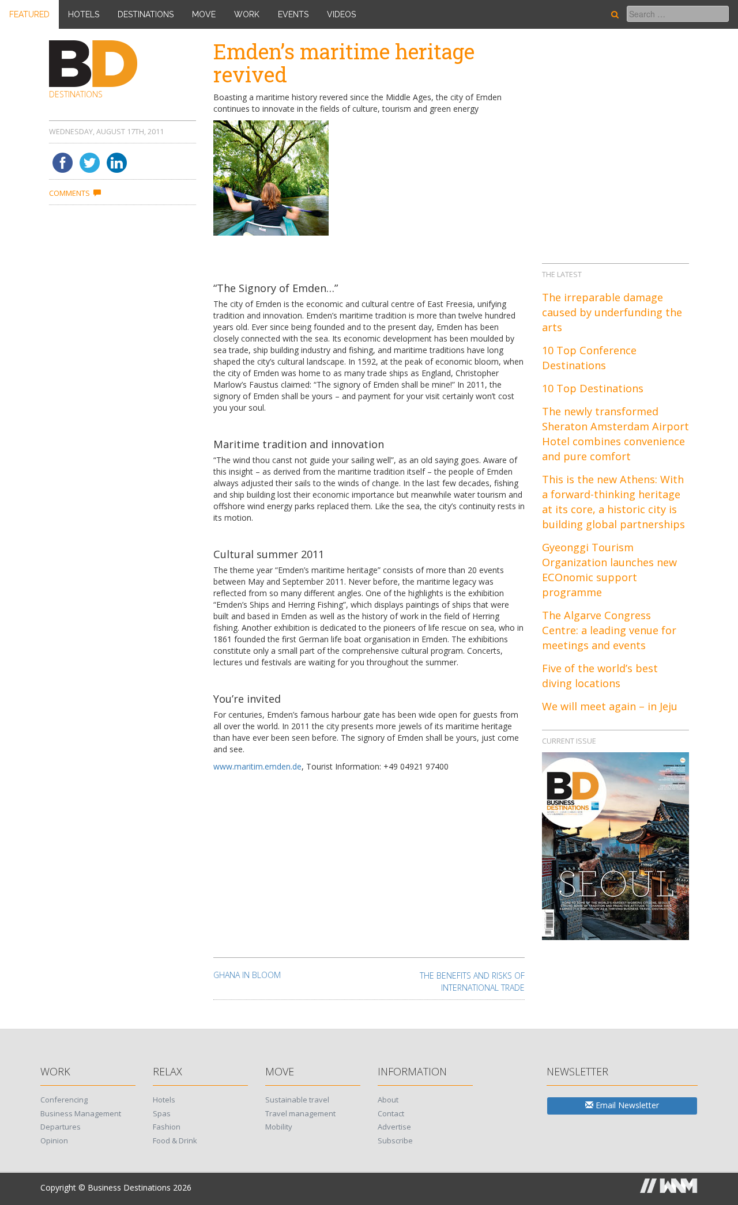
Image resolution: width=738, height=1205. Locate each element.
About (388, 1099)
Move (204, 14)
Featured (29, 14)
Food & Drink (175, 1140)
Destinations (146, 14)
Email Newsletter (626, 1105)
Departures (60, 1126)
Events (293, 14)
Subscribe (395, 1140)
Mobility (278, 1126)
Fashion (166, 1126)
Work (246, 14)
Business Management (80, 1113)
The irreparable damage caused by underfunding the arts (612, 312)
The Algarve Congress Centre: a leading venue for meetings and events (609, 630)
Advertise (394, 1126)
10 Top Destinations (592, 388)
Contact (391, 1113)
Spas (162, 1113)
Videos (341, 14)
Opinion (54, 1140)
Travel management (300, 1113)
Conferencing (64, 1099)
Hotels (83, 14)
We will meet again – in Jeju (609, 706)
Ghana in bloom (247, 974)
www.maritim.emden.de (257, 766)
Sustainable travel (297, 1099)
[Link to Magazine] (615, 845)
